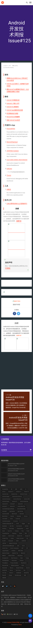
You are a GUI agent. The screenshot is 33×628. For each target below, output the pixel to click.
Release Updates (15, 565)
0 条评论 (16, 65)
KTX (27, 548)
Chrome (25, 516)
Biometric (22, 513)
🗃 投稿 (16, 614)
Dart (29, 523)
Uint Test (4, 572)
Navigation (20, 555)
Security (28, 567)
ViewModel (18, 572)
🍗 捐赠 (3, 614)
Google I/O (27, 535)
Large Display (5, 550)
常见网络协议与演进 (12, 113)
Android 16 (26, 491)
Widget (10, 575)
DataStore (4, 526)
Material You (15, 553)
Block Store (4, 516)
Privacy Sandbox (14, 563)
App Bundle (12, 511)
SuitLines (9, 168)
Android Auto (5, 494)
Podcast (21, 560)
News (21, 558)
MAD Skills (20, 550)
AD (11, 489)
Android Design (5, 496)
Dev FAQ (12, 526)
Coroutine (15, 521)
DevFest (26, 526)
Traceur (9, 175)
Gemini (4, 535)
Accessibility (5, 489)
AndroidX (4, 511)
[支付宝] (16, 232)
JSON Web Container (13, 151)
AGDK (21, 489)
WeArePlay (26, 572)
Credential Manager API (7, 523)
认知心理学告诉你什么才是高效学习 (17, 203)
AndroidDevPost (21, 506)
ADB (16, 489)
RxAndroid (4, 567)
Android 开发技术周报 (13, 622)
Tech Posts (18, 570)
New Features (14, 558)
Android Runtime (17, 499)
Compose (18, 518)
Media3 (4, 555)
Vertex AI (11, 572)
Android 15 (18, 491)
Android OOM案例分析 (13, 100)
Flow (22, 531)
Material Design (6, 553)
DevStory (4, 528)
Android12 (20, 503)
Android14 (12, 506)
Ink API (4, 540)
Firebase (17, 531)
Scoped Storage (19, 567)
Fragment (14, 533)
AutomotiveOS (5, 513)
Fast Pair (10, 531)
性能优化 (4, 577)
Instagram (10, 540)
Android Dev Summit (17, 496)
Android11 (12, 503)
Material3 (23, 553)
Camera (12, 516)
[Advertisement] (16, 370)
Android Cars (14, 494)
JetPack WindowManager (8, 545)
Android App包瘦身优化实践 (15, 110)
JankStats (23, 540)
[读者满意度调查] (30, 621)
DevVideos (11, 528)
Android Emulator (6, 499)
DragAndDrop (20, 528)
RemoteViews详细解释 (13, 116)
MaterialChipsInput (12, 142)
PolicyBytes (5, 563)
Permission (14, 560)
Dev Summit (19, 526)
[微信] (16, 249)
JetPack (4, 543)
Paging (27, 558)
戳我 (13, 599)
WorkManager (18, 575)
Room (23, 565)
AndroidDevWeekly (9, 67)
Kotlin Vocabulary (14, 548)
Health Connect (20, 538)
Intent (17, 540)
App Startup (20, 511)
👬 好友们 (10, 614)
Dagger (23, 523)
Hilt (27, 538)
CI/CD (11, 518)
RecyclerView (5, 565)
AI (25, 489)
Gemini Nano (11, 535)
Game (20, 533)
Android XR (5, 503)
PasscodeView (11, 128)
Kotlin (23, 545)
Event (3, 531)
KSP (22, 548)
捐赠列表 (18, 221)
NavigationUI (5, 558)
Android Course (23, 494)
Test (24, 570)
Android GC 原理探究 (13, 106)
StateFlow (4, 570)
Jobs (18, 545)
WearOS (4, 575)
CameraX (19, 516)
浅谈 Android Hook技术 (13, 120)
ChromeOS (4, 518)
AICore (3, 491)
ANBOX (9, 189)
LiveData (13, 550)
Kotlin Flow (5, 548)
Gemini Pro (19, 535)
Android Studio (5, 501)
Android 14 (10, 491)
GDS (26, 533)
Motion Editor (11, 555)
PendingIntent (5, 560)
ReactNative (24, 563)
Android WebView (24, 501)
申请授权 (7, 268)
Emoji (27, 528)
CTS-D (17, 523)
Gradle (12, 538)
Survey (11, 570)
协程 (25, 575)
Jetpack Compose (13, 543)
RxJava (11, 567)
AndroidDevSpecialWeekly (8, 508)
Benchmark (14, 513)
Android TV (14, 501)
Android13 (4, 506)
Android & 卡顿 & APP (13, 103)
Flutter (27, 531)
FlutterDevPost (5, 533)
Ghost (20, 624)
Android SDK (27, 499)
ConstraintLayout (6, 521)
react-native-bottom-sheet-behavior (17, 159)
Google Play (5, 538)
